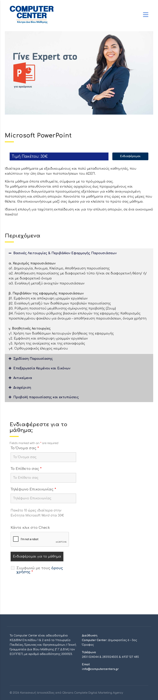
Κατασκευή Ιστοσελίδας (37, 692)
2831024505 (110, 657)
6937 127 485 (130, 657)
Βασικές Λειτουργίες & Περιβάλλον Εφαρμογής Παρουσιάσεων (65, 253)
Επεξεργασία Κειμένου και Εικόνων (41, 368)
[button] (79, 253)
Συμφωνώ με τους (39, 570)
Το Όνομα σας (25, 448)
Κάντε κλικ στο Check (30, 528)
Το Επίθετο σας (26, 469)
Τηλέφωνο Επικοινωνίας (33, 489)
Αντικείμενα (22, 378)
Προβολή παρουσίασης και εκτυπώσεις (46, 397)
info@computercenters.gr (100, 669)
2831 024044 (90, 657)
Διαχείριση (22, 387)
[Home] (32, 14)
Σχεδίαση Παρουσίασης (33, 358)
